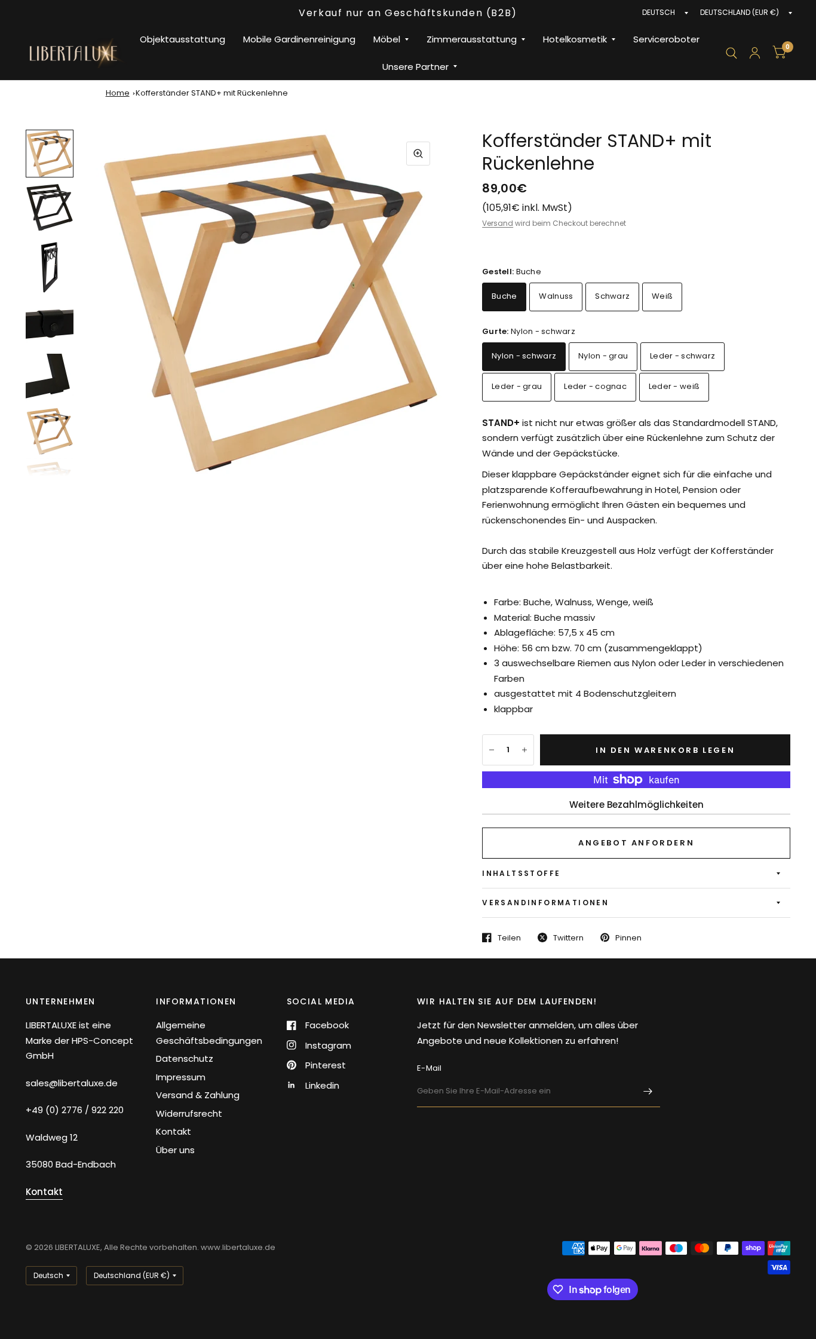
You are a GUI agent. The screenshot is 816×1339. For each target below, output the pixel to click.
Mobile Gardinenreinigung (299, 39)
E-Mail (429, 1068)
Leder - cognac (595, 386)
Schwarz (612, 296)
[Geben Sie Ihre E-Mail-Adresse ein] (648, 1091)
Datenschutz (184, 1058)
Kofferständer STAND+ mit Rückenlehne (212, 93)
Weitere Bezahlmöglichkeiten (636, 804)
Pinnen (628, 937)
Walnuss (556, 296)
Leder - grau (517, 386)
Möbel (386, 39)
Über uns (175, 1150)
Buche (504, 296)
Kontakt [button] (44, 1191)
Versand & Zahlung (198, 1095)
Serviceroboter (666, 39)
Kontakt (173, 1131)
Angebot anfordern (636, 842)
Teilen (509, 937)
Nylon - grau (603, 355)
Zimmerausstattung (472, 39)
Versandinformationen (545, 902)
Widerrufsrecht (189, 1113)
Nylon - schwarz (524, 355)
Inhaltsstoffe (521, 873)
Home (118, 93)
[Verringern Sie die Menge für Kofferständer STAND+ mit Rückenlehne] (492, 750)
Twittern (568, 937)
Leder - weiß (674, 386)
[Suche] (731, 53)
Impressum (180, 1077)
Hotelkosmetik (575, 39)
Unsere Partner (415, 66)
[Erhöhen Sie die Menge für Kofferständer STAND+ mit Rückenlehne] (524, 750)
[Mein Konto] (754, 53)
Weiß (662, 296)
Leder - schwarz (682, 355)
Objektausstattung (182, 39)
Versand (497, 223)
